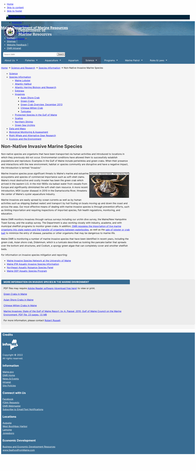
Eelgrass (19, 90)
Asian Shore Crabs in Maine (18, 299)
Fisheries (28, 61)
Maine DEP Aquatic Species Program (27, 270)
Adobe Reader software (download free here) (52, 288)
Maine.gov (8, 371)
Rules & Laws (155, 61)
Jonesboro (8, 433)
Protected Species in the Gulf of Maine (36, 114)
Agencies (17, 22)
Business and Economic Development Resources (29, 446)
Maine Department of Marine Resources (34, 28)
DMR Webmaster (12, 405)
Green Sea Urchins (25, 125)
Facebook (8, 399)
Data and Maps (17, 128)
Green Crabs (27, 101)
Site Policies (9, 385)
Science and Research (23, 67)
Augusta (7, 422)
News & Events (11, 378)
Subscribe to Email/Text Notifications (23, 409)
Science (88, 61)
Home (10, 4)
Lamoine (7, 429)
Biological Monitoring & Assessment (28, 132)
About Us (8, 61)
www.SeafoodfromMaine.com (19, 450)
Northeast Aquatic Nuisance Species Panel (30, 267)
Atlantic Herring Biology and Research (35, 87)
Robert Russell (52, 320)
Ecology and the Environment (25, 138)
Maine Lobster (22, 80)
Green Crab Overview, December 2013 (41, 104)
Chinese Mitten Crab (32, 107)
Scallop (19, 118)
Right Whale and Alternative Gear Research (32, 135)
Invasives (20, 94)
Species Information (49, 67)
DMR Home (9, 375)
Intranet (7, 382)
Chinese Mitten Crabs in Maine (20, 305)
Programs (108, 61)
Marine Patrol (131, 61)
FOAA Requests (11, 402)
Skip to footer (14, 10)
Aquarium (73, 60)
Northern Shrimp (24, 121)
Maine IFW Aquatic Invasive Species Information (33, 264)
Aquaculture (49, 61)
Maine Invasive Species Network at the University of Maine (39, 260)
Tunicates (26, 111)
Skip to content (15, 7)
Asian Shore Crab (30, 97)
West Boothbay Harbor (15, 426)
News (10, 34)
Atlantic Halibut (23, 83)
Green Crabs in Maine (15, 294)
